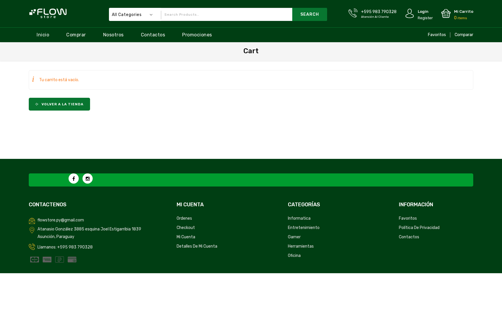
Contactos (153, 35)
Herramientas (301, 246)
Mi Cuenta (186, 237)
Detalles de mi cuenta (197, 246)
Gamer (294, 237)
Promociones (197, 35)
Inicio (43, 35)
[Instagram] (88, 178)
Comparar (464, 34)
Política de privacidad (419, 227)
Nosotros (113, 35)
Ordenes (184, 218)
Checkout (186, 227)
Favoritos (437, 34)
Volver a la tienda (61, 104)
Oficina (294, 255)
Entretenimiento (304, 227)
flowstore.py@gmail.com (60, 220)
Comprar (76, 35)
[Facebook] (74, 178)
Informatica (299, 218)
